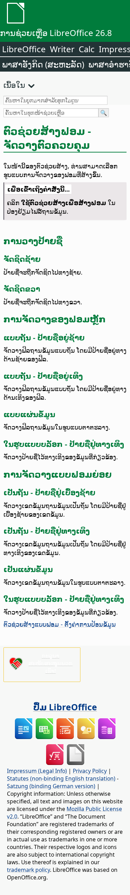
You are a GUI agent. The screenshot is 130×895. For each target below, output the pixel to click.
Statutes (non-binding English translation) (61, 778)
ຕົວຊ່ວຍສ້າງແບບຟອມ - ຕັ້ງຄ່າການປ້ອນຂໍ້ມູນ (59, 624)
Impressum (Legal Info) (37, 771)
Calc (87, 49)
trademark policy (28, 870)
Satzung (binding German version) (51, 786)
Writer (62, 49)
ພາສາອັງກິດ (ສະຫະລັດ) (43, 64)
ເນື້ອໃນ (14, 85)
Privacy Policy (90, 771)
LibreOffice (24, 49)
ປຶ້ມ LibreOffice (65, 707)
